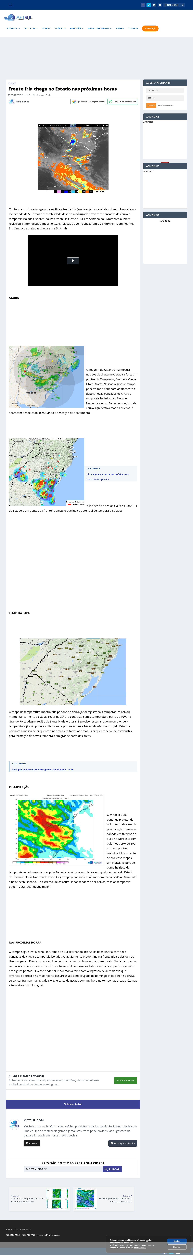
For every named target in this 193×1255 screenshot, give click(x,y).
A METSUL (11, 28)
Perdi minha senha (165, 105)
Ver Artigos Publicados (124, 1143)
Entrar (151, 105)
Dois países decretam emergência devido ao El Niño (43, 769)
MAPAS (46, 28)
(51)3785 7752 (28, 1235)
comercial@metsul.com (48, 1235)
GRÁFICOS (60, 28)
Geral (12, 83)
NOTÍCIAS (30, 28)
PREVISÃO (75, 28)
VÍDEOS (120, 28)
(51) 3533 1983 (13, 1235)
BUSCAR (114, 1169)
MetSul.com (22, 101)
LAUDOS (133, 28)
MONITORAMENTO (98, 28)
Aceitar (177, 1241)
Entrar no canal (127, 1080)
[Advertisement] (96, 1248)
